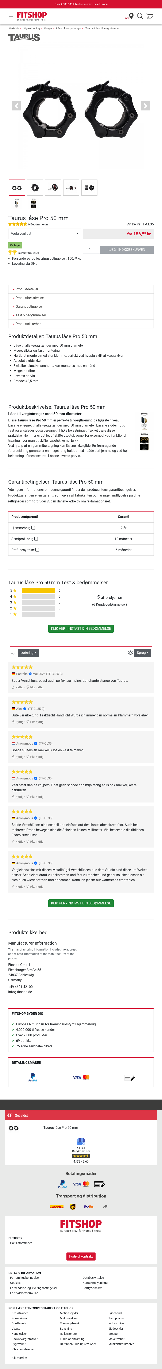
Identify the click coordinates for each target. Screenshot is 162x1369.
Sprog (141, 653)
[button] (17, 188)
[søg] (140, 16)
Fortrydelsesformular (24, 1293)
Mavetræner (116, 1339)
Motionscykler (69, 1313)
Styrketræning (31, 28)
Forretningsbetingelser (25, 1278)
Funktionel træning (72, 1339)
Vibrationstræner (23, 1349)
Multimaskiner (69, 1318)
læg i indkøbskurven (126, 250)
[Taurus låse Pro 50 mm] (24, 1128)
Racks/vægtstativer (25, 1339)
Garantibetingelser (29, 307)
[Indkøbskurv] (151, 16)
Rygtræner (19, 1344)
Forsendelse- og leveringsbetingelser (33, 1288)
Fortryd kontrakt (81, 1256)
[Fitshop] (32, 16)
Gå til (21, 1243)
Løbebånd (115, 1313)
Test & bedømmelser (31, 315)
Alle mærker (19, 1358)
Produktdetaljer (27, 289)
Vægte (48, 28)
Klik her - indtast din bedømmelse (81, 629)
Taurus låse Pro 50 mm (60, 1128)
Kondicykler (19, 1334)
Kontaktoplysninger (95, 1283)
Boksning (66, 1329)
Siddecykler (115, 1329)
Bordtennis (19, 1323)
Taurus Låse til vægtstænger (102, 28)
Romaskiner (19, 1318)
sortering (27, 653)
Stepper (113, 1334)
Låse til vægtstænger (68, 28)
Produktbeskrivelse (30, 298)
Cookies (15, 1283)
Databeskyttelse (93, 1278)
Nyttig (19, 687)
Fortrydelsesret (93, 1288)
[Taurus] (24, 37)
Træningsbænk (70, 1323)
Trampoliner (116, 1318)
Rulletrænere (68, 1334)
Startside (13, 28)
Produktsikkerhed (28, 324)
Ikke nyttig (36, 687)
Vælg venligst (21, 234)
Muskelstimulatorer (121, 1344)
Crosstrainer (20, 1313)
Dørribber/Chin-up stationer (78, 1344)
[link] (32, 1077)
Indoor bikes (116, 1323)
